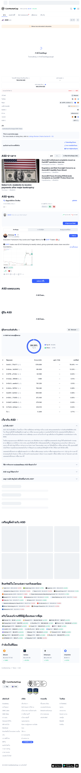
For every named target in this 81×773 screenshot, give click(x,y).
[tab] (22, 33)
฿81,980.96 (42, 621)
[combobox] (46, 33)
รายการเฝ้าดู (6, 746)
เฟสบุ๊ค (62, 715)
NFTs (4, 739)
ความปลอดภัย (25, 732)
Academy (5, 701)
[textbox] (34, 217)
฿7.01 (35, 627)
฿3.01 (60, 624)
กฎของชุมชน (25, 719)
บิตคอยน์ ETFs (6, 719)
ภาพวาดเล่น (6, 750)
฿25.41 (55, 627)
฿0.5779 (16, 621)
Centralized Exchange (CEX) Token (12, 128)
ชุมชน (61, 705)
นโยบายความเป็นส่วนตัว (29, 708)
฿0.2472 (13, 630)
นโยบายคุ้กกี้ (25, 715)
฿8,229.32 (37, 630)
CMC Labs (5, 708)
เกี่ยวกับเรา (24, 701)
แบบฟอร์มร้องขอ (45, 705)
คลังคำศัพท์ (43, 715)
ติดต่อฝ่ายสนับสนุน (46, 708)
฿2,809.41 (15, 624)
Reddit (62, 719)
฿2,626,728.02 (36, 618)
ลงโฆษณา (5, 705)
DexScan (5, 726)
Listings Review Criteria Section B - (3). (41, 136)
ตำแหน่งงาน (25, 736)
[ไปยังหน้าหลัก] (10, 9)
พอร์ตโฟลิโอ (6, 743)
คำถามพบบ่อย (44, 712)
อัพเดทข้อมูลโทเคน (71, 142)
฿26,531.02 (40, 624)
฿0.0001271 (14, 633)
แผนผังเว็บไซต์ (6, 753)
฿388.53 (13, 627)
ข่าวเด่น (4, 715)
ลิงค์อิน (62, 722)
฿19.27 (13, 636)
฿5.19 (36, 633)
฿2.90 (61, 630)
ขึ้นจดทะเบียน (44, 701)
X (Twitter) (63, 701)
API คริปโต (5, 722)
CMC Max (5, 712)
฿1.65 (12, 618)
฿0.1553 (37, 636)
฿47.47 (60, 618)
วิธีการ (23, 729)
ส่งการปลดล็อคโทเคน (71, 145)
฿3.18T (29, 9)
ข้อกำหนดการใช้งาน (27, 705)
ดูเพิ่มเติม (74, 200)
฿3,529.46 (67, 621)
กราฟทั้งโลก (6, 736)
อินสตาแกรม (63, 712)
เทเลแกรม (63, 708)
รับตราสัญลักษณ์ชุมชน (72, 148)
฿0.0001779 (59, 633)
